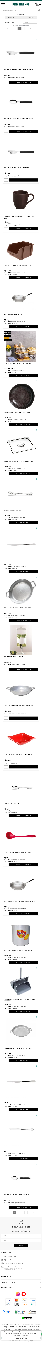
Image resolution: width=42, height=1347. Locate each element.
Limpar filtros (32, 17)
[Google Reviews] (7, 1312)
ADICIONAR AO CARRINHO (23, 82)
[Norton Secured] (34, 1312)
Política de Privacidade (20, 1335)
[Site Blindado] (27, 1318)
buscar (39, 10)
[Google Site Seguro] (21, 1312)
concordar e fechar (21, 1338)
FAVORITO (36, 39)
